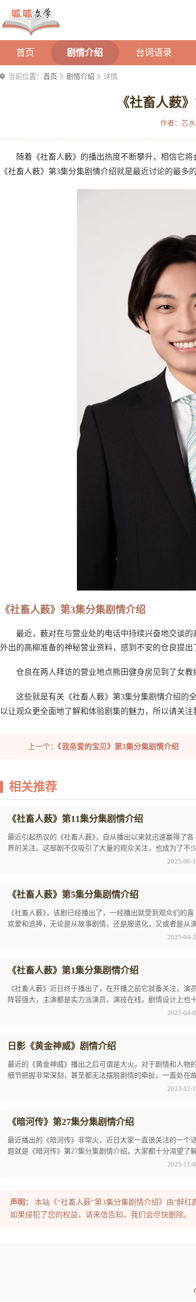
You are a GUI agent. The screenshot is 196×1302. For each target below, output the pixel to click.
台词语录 (154, 53)
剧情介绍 (85, 53)
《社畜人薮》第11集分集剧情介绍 (75, 819)
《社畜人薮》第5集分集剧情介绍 (73, 895)
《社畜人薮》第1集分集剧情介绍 (73, 970)
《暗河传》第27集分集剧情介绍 (71, 1122)
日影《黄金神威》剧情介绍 (62, 1046)
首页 (25, 53)
